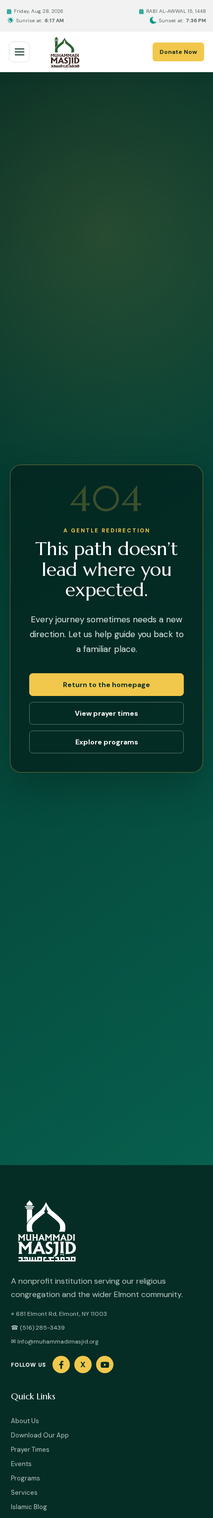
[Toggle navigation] (19, 52)
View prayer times (106, 713)
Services (24, 1492)
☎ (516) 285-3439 (38, 1328)
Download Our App (40, 1435)
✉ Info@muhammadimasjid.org (55, 1341)
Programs (25, 1478)
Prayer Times (30, 1449)
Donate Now (178, 52)
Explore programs (106, 741)
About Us (25, 1421)
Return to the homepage (106, 684)
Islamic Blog (29, 1507)
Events (21, 1464)
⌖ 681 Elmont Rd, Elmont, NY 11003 (59, 1314)
